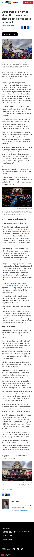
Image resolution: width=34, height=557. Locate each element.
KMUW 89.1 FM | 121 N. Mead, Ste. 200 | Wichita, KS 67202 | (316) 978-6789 (16, 532)
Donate (28, 2)
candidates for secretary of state (12, 285)
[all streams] (32, 555)
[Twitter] (18, 549)
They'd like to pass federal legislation (18, 229)
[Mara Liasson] (5, 504)
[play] (2, 555)
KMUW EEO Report (8, 539)
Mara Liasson (10, 25)
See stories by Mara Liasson (19, 510)
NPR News (9, 489)
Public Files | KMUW (8, 536)
